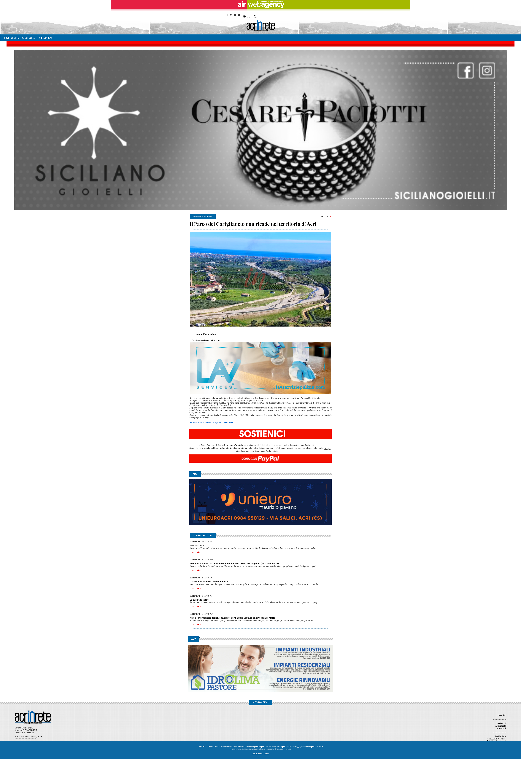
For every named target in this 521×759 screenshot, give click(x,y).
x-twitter (501, 728)
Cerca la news (45, 37)
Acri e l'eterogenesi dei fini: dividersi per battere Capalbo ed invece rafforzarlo (232, 617)
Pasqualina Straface (206, 334)
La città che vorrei (199, 599)
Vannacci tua (197, 545)
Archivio (15, 37)
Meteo (24, 37)
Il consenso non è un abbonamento (209, 581)
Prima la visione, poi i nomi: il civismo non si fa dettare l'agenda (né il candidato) (234, 563)
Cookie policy (257, 753)
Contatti (33, 37)
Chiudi (266, 753)
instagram (499, 726)
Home (6, 37)
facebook (501, 723)
